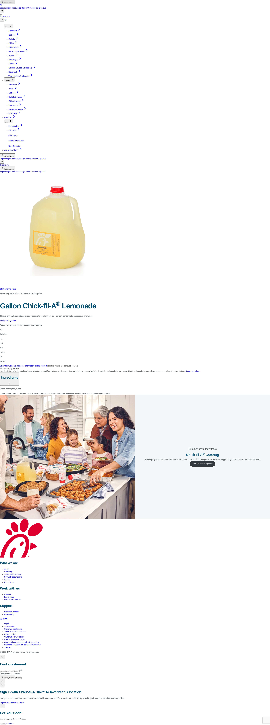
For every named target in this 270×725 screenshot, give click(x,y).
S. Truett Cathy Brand (13, 577)
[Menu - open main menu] (1, 14)
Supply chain (9, 626)
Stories (7, 580)
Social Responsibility (12, 574)
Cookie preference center (14, 639)
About (6, 569)
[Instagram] (1, 619)
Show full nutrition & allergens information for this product (23, 366)
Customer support (11, 612)
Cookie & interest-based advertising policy (21, 642)
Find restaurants (9, 3)
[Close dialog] (2, 657)
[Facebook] (4, 619)
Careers (7, 594)
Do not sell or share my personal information (22, 645)
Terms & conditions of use (15, 632)
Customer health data (13, 629)
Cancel (3, 724)
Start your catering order (202, 464)
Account (35, 8)
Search (18, 678)
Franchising (9, 597)
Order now (4, 165)
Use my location (9, 678)
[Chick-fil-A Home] (5, 17)
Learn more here (193, 371)
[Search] (2, 11)
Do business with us (12, 600)
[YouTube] (6, 619)
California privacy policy (14, 637)
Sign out (42, 8)
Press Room (9, 582)
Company (8, 572)
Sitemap (7, 647)
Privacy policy (10, 634)
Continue (10, 724)
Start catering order (8, 289)
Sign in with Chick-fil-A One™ (12, 703)
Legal (6, 624)
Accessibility (9, 614)
